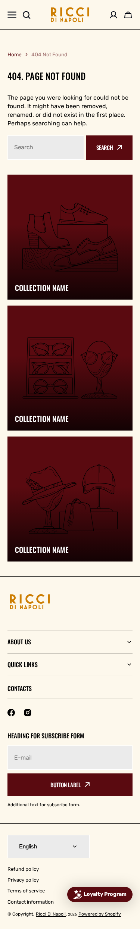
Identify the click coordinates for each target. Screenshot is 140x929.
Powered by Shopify (99, 914)
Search (104, 147)
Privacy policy (23, 880)
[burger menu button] (11, 14)
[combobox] (45, 147)
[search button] (26, 14)
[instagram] (27, 712)
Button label (65, 785)
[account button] (113, 14)
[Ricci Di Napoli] (70, 15)
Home (14, 54)
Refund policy (23, 869)
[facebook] (11, 712)
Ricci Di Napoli (51, 914)
